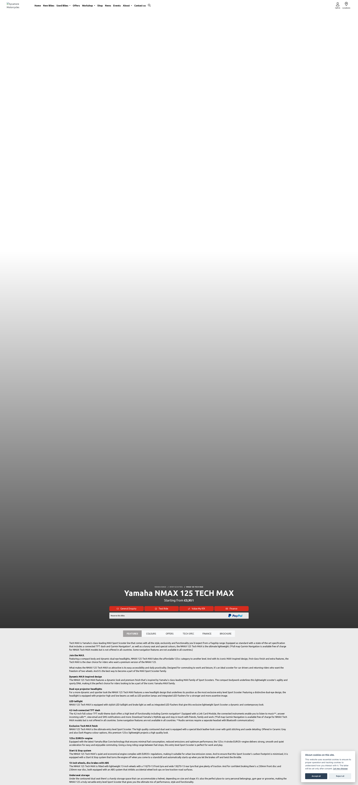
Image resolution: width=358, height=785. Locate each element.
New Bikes (48, 5)
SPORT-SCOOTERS (176, 587)
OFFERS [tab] (170, 633)
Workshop (87, 5)
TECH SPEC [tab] (188, 633)
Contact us (140, 5)
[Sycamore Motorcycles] (18, 5)
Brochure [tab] (225, 633)
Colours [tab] (151, 633)
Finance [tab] (206, 633)
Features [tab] (132, 633)
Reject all (340, 776)
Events (117, 5)
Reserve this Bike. (118, 616)
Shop (100, 5)
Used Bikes (62, 5)
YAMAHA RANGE (160, 587)
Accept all (316, 776)
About (126, 5)
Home (38, 5)
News (108, 5)
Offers (76, 5)
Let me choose (340, 768)
